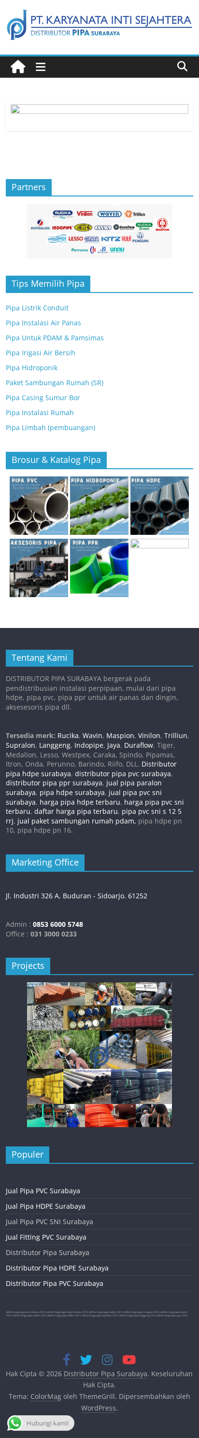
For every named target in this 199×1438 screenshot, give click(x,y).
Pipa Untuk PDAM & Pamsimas (55, 337)
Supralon (20, 745)
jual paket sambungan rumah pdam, (76, 820)
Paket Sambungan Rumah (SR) (54, 382)
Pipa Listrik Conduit (37, 307)
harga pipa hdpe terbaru (80, 802)
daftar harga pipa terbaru (76, 811)
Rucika (68, 735)
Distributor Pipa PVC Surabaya (54, 1283)
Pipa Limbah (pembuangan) (50, 427)
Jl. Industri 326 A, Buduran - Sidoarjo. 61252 (76, 895)
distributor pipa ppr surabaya (54, 782)
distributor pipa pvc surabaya (123, 773)
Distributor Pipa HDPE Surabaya (57, 1267)
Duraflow (138, 745)
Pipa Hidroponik (31, 367)
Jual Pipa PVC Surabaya (43, 1190)
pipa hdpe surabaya (72, 792)
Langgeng (55, 745)
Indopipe (88, 745)
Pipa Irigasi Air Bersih (40, 352)
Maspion (120, 735)
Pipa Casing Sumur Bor (43, 397)
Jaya (113, 745)
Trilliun (175, 735)
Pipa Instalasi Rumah (40, 412)
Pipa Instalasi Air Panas (43, 322)
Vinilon (149, 735)
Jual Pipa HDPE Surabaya (45, 1206)
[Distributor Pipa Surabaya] (18, 67)
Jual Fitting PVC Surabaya (46, 1237)
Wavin (92, 735)
